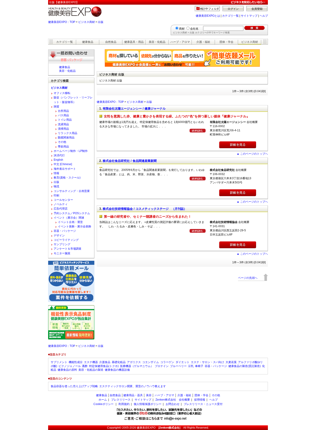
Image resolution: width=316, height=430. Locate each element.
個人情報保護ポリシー (147, 404)
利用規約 (124, 404)
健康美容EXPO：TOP (61, 22)
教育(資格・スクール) (67, 177)
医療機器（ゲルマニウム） (136, 366)
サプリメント (59, 362)
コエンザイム (150, 362)
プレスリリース (120, 399)
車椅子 (199, 366)
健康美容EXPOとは (208, 15)
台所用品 (63, 111)
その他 (62, 142)
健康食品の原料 (67, 369)
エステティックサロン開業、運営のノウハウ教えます (132, 386)
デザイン (59, 235)
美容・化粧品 (157, 42)
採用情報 (199, 399)
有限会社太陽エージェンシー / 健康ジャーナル (134, 108)
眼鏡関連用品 (66, 137)
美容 (149, 395)
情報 (56, 173)
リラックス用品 (67, 133)
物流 (56, 186)
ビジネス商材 (86, 22)
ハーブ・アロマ (180, 42)
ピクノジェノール (70, 366)
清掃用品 (63, 128)
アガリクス (134, 362)
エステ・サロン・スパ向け (207, 362)
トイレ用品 (65, 119)
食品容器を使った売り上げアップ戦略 (74, 386)
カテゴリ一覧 (230, 15)
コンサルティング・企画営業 (72, 191)
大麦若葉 (231, 362)
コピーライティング (66, 240)
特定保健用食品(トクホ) (104, 366)
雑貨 (56, 106)
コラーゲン (167, 362)
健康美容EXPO (146, 427)
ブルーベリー (178, 366)
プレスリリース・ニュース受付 (203, 404)
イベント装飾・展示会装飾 (74, 226)
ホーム (103, 399)
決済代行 (59, 155)
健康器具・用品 (134, 42)
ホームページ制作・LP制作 (71, 151)
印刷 (56, 195)
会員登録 (257, 8)
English (58, 159)
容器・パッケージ (65, 230)
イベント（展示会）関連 (69, 217)
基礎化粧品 (119, 362)
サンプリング (62, 244)
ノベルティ (61, 204)
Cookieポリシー (103, 404)
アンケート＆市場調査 (67, 248)
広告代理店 (61, 208)
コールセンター (63, 199)
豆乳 (191, 366)
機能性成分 (76, 362)
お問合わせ (173, 404)
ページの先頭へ (247, 277)
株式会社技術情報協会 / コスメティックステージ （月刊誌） (145, 208)
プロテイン (162, 366)
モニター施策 (62, 253)
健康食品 (87, 42)
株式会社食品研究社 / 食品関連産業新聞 (130, 161)
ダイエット (182, 362)
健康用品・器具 (133, 395)
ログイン (233, 8)
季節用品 (63, 146)
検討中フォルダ (209, 8)
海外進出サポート (65, 168)
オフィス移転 (62, 93)
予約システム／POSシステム (72, 213)
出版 (100, 22)
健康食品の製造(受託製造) (244, 366)
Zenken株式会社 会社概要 (172, 399)
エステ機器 (91, 362)
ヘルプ (264, 15)
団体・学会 (226, 42)
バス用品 (63, 115)
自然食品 (110, 42)
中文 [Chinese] (63, 164)
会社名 (194, 28)
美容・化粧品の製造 (90, 369)
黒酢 (85, 366)
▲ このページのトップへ (252, 153)
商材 (182, 28)
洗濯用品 (63, 124)
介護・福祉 (203, 42)
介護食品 (104, 362)
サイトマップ (249, 15)
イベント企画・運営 (70, 222)
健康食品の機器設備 (117, 369)
